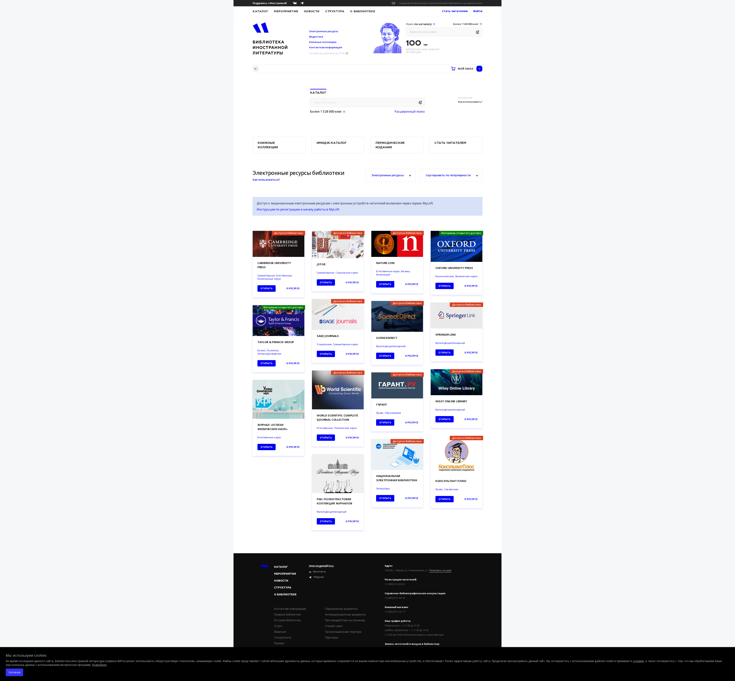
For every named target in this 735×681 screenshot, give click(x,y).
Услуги (278, 626)
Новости (311, 11)
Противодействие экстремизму (345, 620)
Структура (334, 11)
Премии (279, 643)
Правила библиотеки (287, 614)
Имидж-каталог (332, 143)
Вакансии (280, 631)
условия (638, 661)
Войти (477, 11)
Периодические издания (390, 145)
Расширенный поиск (409, 111)
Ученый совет (334, 626)
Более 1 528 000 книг (466, 24)
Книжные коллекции (322, 42)
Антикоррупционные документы (345, 614)
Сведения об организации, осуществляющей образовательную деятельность (440, 3)
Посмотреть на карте (440, 570)
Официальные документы (341, 609)
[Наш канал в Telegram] (302, 3)
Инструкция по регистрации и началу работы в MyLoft (298, 209)
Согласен (14, 672)
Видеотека (316, 36)
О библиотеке (362, 11)
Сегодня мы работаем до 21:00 (327, 53)
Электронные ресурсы (323, 31)
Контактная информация (325, 47)
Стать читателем (450, 143)
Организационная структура (343, 631)
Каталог (260, 11)
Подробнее (99, 665)
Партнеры (331, 637)
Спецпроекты (282, 637)
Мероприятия (286, 11)
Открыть (385, 498)
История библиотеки (287, 620)
